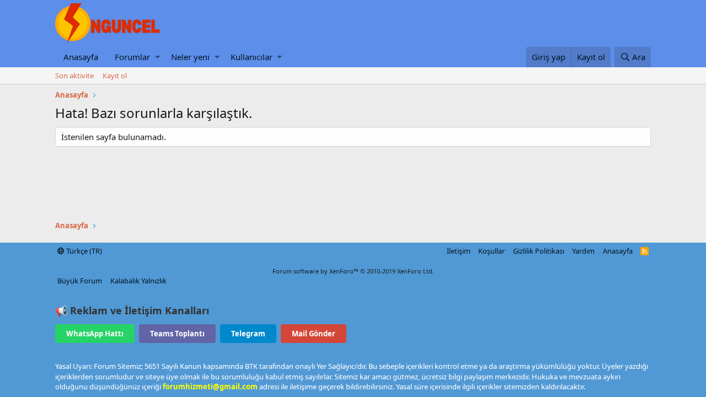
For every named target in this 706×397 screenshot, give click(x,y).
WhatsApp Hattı (95, 334)
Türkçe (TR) (83, 251)
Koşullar (491, 251)
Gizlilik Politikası (538, 251)
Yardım (583, 251)
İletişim (458, 251)
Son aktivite (74, 76)
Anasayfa (80, 56)
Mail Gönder (313, 334)
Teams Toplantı (177, 334)
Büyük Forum (79, 281)
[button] (157, 57)
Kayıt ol (115, 76)
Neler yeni (190, 56)
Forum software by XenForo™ (353, 271)
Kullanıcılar (251, 56)
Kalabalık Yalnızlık (138, 281)
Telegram (248, 334)
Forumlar (132, 56)
